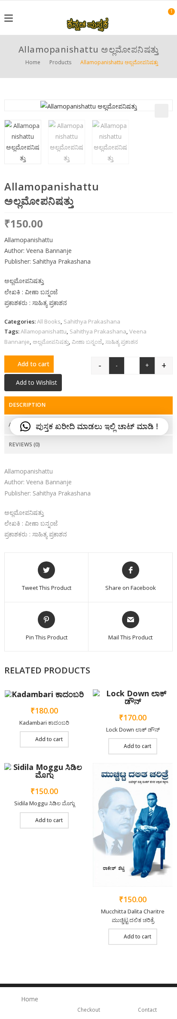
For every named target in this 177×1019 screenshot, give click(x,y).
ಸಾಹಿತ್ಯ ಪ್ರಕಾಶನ (121, 342)
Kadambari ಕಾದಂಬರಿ (44, 722)
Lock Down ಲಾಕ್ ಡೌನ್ (133, 729)
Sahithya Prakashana (92, 321)
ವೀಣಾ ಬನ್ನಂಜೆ (87, 342)
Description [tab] (27, 404)
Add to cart (33, 364)
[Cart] (167, 17)
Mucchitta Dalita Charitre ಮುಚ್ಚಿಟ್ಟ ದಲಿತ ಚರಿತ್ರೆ (133, 915)
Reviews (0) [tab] (24, 444)
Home (29, 999)
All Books (49, 321)
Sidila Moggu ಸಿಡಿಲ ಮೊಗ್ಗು (44, 803)
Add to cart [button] (49, 739)
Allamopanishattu (44, 331)
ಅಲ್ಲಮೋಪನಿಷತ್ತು (51, 342)
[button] (161, 111)
